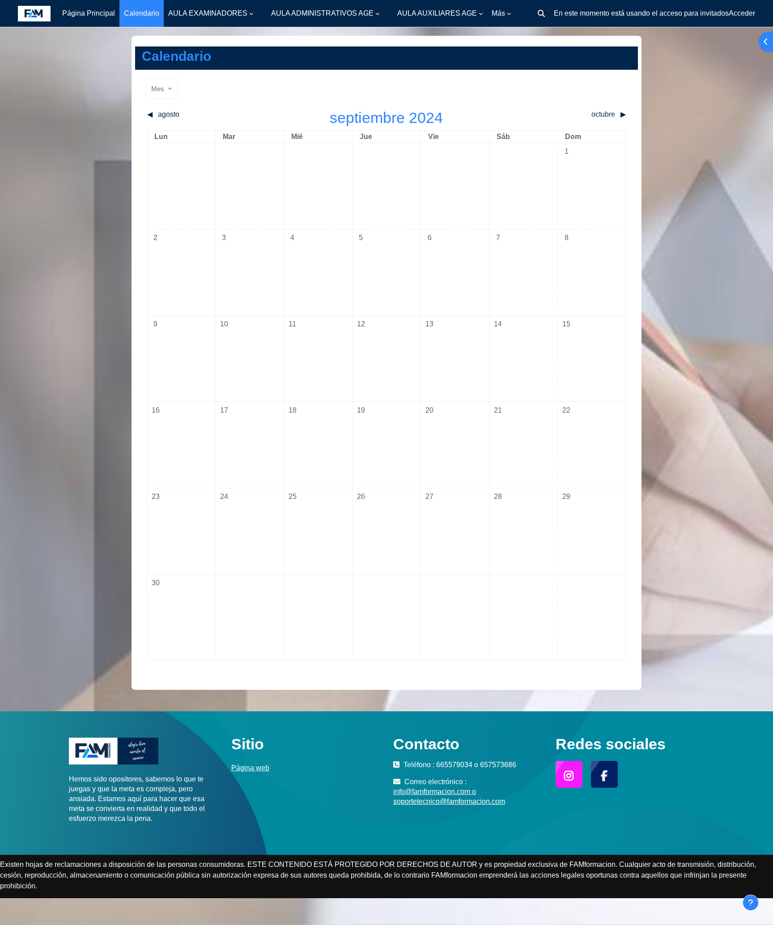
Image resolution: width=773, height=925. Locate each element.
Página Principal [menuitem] (88, 13)
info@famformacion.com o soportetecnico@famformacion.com (449, 796)
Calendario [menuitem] (141, 13)
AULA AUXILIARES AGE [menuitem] (437, 13)
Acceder (742, 13)
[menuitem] (262, 13)
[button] (541, 13)
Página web (250, 768)
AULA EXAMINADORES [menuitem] (207, 13)
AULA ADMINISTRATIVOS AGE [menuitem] (322, 13)
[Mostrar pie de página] (751, 903)
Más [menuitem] (498, 13)
